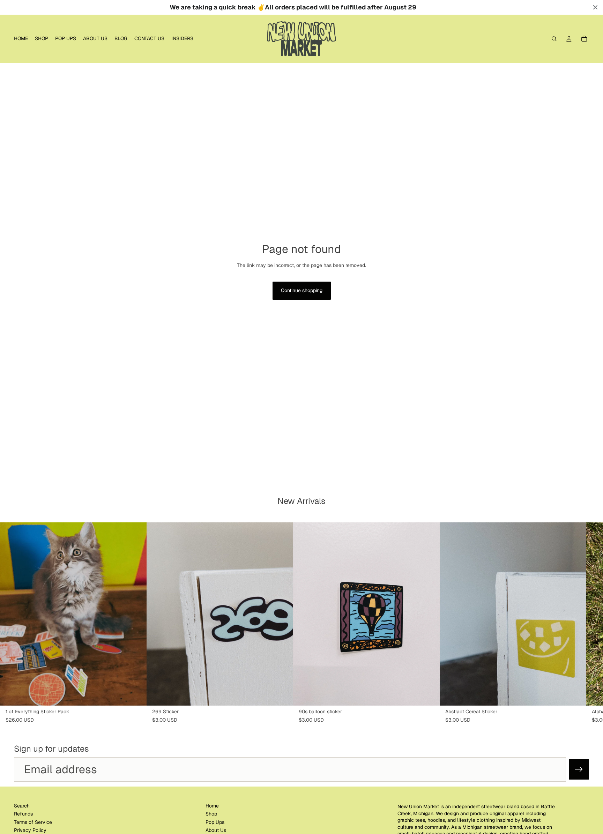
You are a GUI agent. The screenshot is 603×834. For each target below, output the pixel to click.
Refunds (23, 814)
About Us (216, 830)
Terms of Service (33, 822)
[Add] (135, 695)
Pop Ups (215, 822)
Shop (211, 814)
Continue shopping (301, 290)
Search (22, 806)
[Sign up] (579, 769)
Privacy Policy (30, 830)
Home (212, 806)
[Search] (554, 38)
